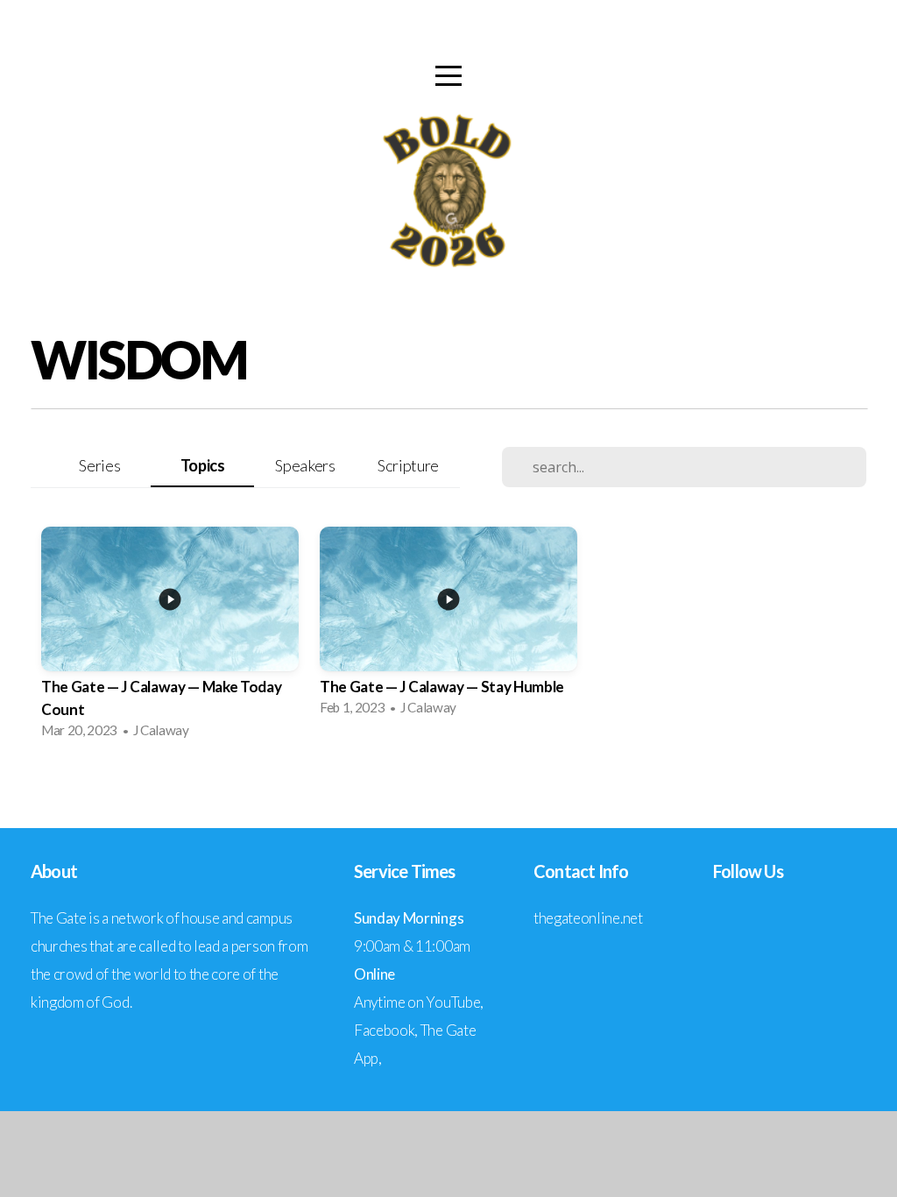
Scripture (408, 465)
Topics (202, 465)
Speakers (305, 465)
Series (99, 465)
